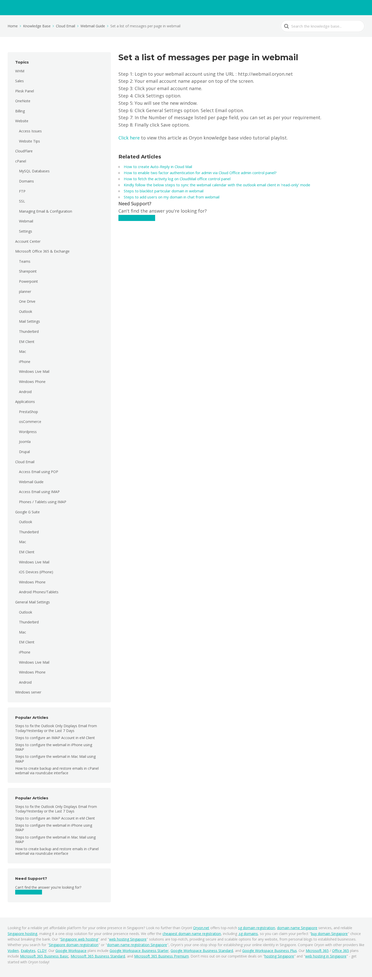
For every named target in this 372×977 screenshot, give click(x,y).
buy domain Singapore (329, 933)
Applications (25, 401)
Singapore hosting (22, 933)
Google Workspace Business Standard (202, 950)
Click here (129, 138)
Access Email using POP (38, 471)
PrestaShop (28, 411)
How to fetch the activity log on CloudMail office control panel (177, 178)
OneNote (22, 100)
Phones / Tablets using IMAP (42, 501)
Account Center (27, 241)
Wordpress (28, 431)
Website (21, 120)
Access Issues (30, 131)
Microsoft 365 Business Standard (98, 956)
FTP (22, 191)
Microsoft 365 (317, 950)
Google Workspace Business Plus (269, 950)
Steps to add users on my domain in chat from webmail (171, 196)
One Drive (27, 301)
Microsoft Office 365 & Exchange (42, 251)
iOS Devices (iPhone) (36, 571)
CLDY (42, 950)
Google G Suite (27, 512)
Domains (26, 181)
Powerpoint (28, 281)
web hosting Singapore (128, 939)
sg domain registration (256, 927)
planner (25, 291)
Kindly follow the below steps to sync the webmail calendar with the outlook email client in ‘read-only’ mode (217, 184)
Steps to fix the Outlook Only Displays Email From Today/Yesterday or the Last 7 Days (56, 728)
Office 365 (340, 950)
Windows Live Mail (34, 371)
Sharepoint (28, 271)
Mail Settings (29, 321)
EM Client (26, 341)
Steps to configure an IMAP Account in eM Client (55, 737)
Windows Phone (32, 381)
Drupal (24, 451)
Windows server (28, 692)
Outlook (25, 311)
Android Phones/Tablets (38, 591)
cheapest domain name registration (191, 933)
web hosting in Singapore (325, 956)
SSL (22, 201)
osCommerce (30, 421)
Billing (20, 111)
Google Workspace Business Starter (139, 950)
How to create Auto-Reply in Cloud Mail (158, 166)
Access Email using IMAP (39, 491)
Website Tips (29, 141)
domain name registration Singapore (137, 944)
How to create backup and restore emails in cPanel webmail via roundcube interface (57, 770)
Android (25, 391)
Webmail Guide (31, 481)
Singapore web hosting (79, 939)
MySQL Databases (34, 171)
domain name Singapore (297, 927)
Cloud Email (24, 461)
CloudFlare (24, 151)
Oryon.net (201, 927)
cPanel (20, 161)
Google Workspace (71, 950)
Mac (22, 351)
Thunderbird (29, 331)
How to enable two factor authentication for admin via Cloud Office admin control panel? (200, 172)
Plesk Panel (24, 91)
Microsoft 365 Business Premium (161, 956)
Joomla (25, 441)
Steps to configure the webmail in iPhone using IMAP (53, 747)
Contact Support (28, 892)
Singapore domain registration (73, 944)
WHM (19, 71)
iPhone (24, 361)
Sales (19, 80)
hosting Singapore (279, 956)
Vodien (13, 950)
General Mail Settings (32, 602)
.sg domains (248, 933)
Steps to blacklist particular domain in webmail (163, 190)
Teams (24, 261)
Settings (25, 231)
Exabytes (28, 950)
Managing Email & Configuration (45, 211)
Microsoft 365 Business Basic (44, 956)
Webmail (26, 221)
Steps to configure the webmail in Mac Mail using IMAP (55, 758)
